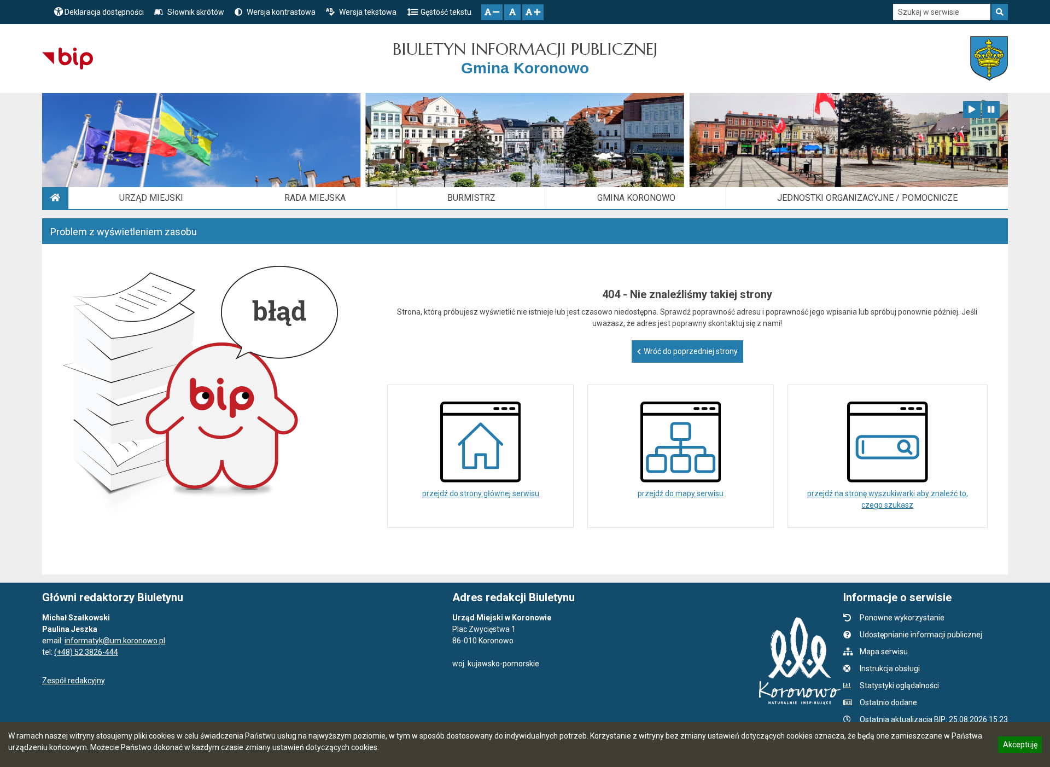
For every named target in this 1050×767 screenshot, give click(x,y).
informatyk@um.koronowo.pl (115, 640)
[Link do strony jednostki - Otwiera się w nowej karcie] (989, 58)
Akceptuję (1019, 746)
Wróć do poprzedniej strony (691, 351)
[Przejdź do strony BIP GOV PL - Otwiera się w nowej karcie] (67, 58)
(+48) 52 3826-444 (86, 652)
